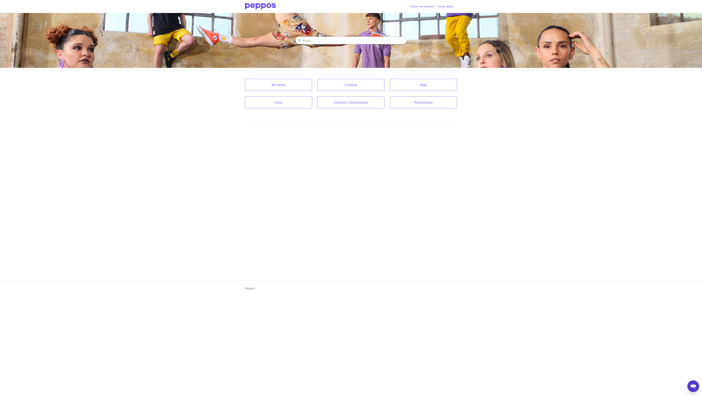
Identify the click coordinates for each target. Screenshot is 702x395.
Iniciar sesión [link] (445, 6)
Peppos (250, 288)
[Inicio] (260, 6)
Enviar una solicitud (422, 6)
